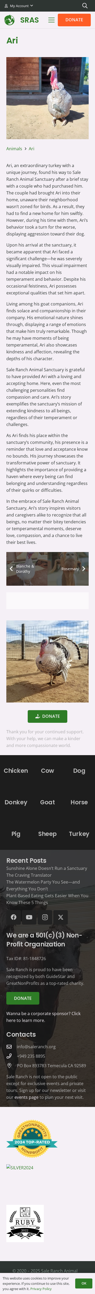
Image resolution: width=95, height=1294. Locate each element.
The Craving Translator (29, 875)
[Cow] (47, 771)
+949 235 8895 (31, 1056)
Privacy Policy (41, 1288)
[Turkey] (79, 834)
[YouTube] (29, 917)
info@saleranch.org (36, 1047)
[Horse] (79, 802)
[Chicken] (16, 771)
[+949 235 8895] (11, 1056)
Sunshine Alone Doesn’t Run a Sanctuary (46, 868)
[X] (60, 917)
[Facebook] (13, 917)
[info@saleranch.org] (11, 1046)
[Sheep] (47, 834)
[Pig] (16, 834)
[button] (18, 5)
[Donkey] (16, 802)
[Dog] (79, 771)
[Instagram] (45, 917)
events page (27, 1097)
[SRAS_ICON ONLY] (9, 20)
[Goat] (47, 802)
